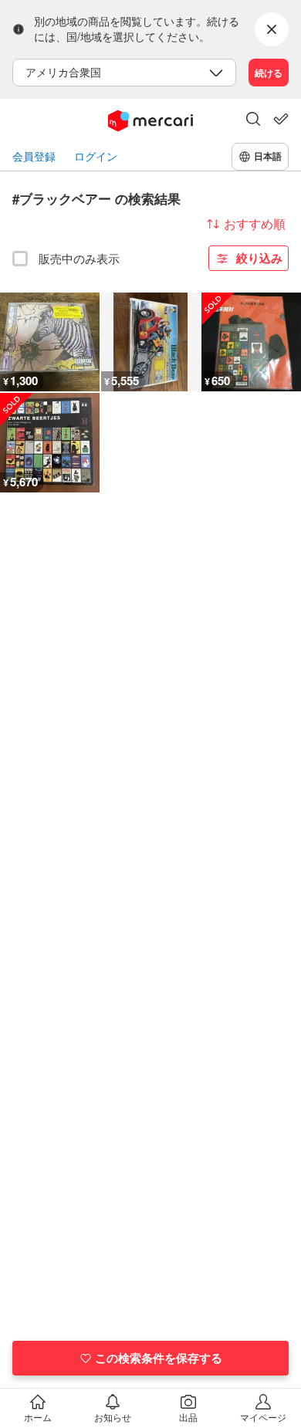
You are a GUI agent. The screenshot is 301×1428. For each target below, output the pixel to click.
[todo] (281, 119)
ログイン (95, 156)
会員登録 (34, 156)
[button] (253, 120)
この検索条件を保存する (158, 1357)
